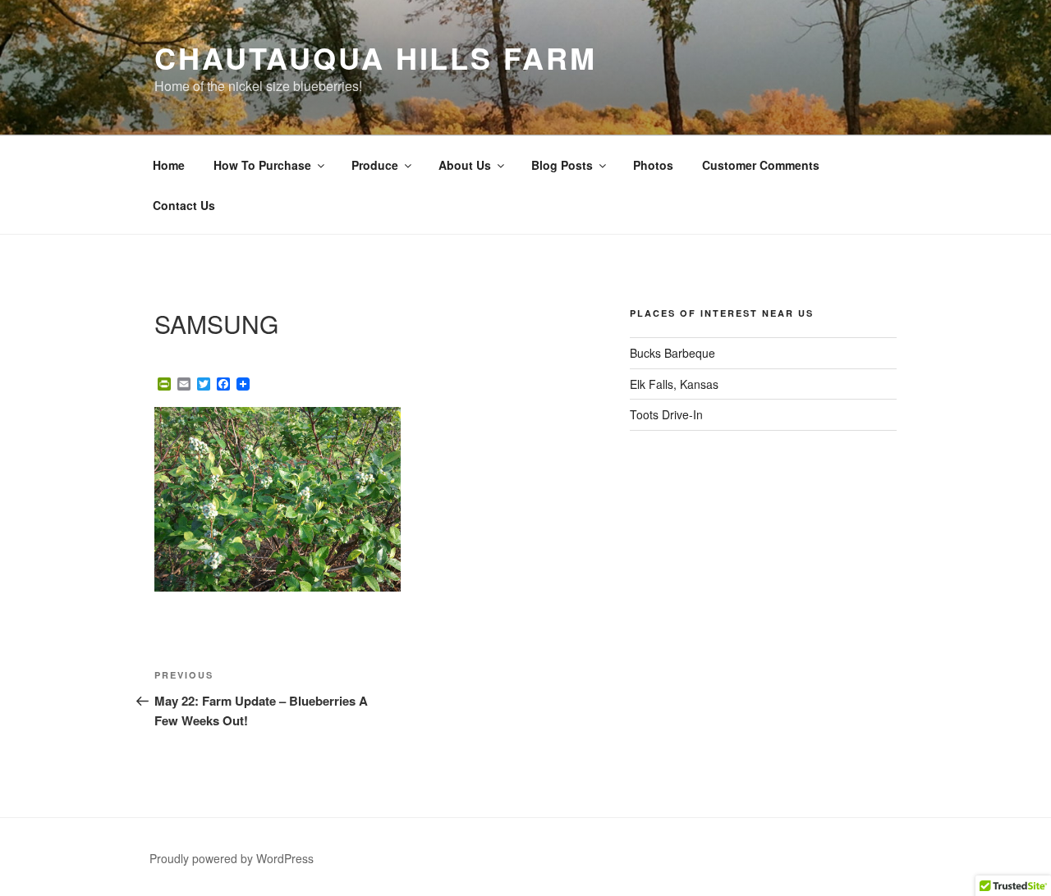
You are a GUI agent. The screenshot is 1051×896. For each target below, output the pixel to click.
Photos (653, 165)
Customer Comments (760, 165)
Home (169, 165)
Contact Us (184, 205)
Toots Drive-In (666, 414)
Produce (374, 165)
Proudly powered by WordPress (231, 858)
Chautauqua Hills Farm (375, 57)
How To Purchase (262, 165)
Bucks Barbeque (672, 353)
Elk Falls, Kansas (674, 384)
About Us (464, 165)
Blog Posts (562, 165)
